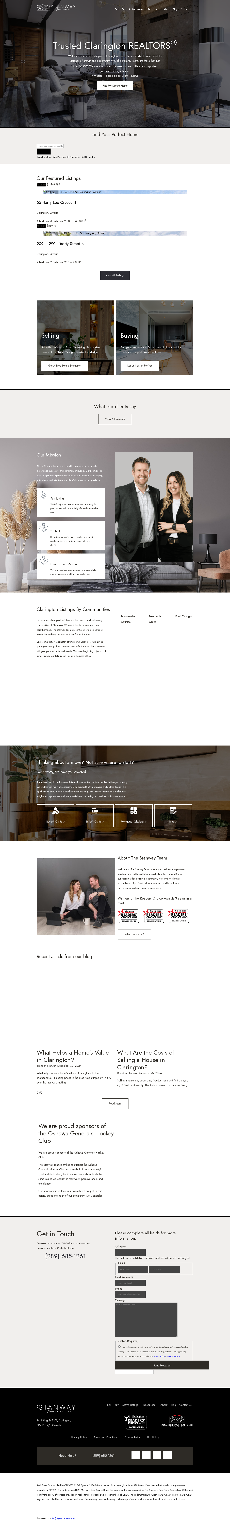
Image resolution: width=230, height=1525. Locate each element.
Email (124, 1277)
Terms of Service (173, 1356)
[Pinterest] (167, 1455)
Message (120, 1300)
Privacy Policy (159, 1356)
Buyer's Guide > (55, 822)
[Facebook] (146, 1455)
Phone (118, 1289)
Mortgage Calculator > (134, 822)
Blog (175, 9)
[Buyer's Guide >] (55, 810)
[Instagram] (136, 1455)
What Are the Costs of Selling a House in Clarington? (145, 1060)
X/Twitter (120, 1247)
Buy (123, 9)
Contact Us (186, 9)
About (166, 9)
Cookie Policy (132, 1437)
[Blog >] (173, 810)
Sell (117, 9)
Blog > (173, 822)
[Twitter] (157, 1455)
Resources (153, 9)
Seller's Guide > (95, 822)
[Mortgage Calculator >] (133, 810)
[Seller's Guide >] (94, 810)
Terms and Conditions (106, 1437)
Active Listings (136, 9)
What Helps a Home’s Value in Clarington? (73, 1056)
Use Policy (153, 1437)
